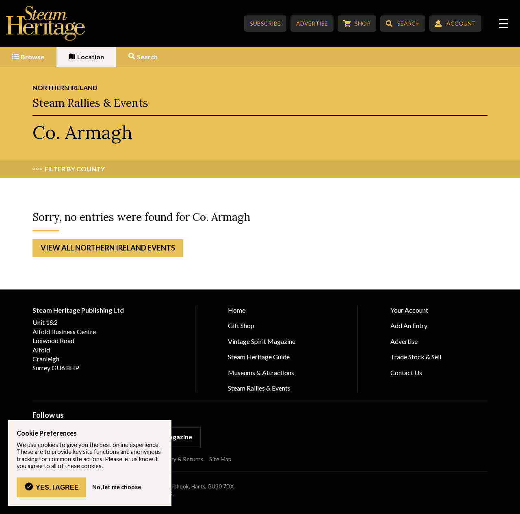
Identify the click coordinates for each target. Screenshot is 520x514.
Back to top (511, 505)
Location (90, 56)
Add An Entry (408, 325)
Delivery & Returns (180, 459)
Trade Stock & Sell (415, 357)
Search (408, 23)
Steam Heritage (45, 23)
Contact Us (406, 372)
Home (236, 310)
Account (461, 23)
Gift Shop (241, 325)
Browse (32, 56)
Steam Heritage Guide (259, 357)
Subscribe (265, 23)
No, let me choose (116, 487)
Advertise (312, 23)
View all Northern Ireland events (108, 247)
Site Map (220, 459)
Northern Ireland (65, 87)
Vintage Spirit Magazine (261, 341)
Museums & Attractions (261, 372)
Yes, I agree (57, 487)
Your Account (409, 310)
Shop (362, 23)
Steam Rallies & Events (90, 103)
